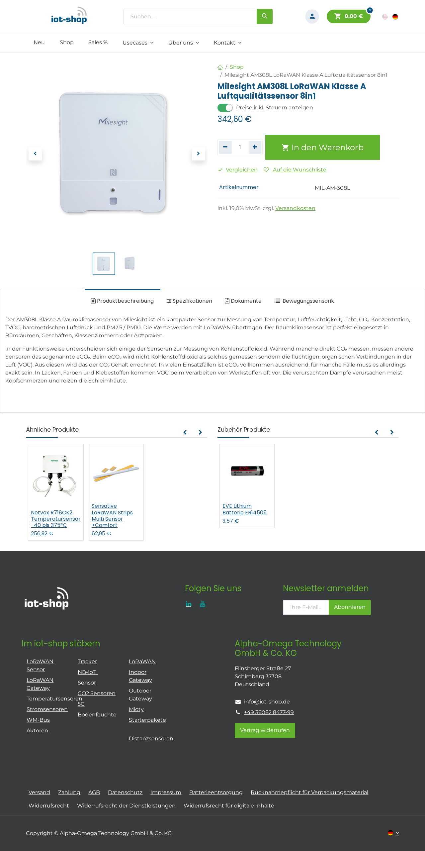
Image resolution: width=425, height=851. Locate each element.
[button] (35, 153)
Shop (237, 67)
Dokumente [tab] (245, 301)
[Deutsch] (395, 16)
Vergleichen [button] (242, 169)
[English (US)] (385, 16)
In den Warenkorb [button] (327, 147)
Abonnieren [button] (350, 607)
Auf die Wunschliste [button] (299, 169)
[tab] (304, 301)
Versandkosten (295, 208)
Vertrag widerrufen (265, 730)
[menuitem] (39, 42)
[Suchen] (265, 16)
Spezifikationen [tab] (191, 301)
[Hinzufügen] (255, 147)
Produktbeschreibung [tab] (125, 301)
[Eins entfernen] (225, 147)
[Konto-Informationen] (312, 16)
